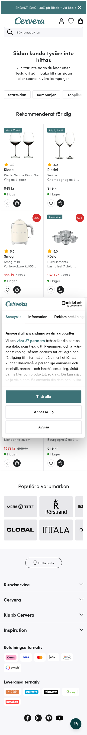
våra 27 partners (31, 340)
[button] (10, 32)
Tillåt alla (43, 397)
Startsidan (17, 94)
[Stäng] (79, 7)
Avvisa (43, 427)
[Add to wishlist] (8, 203)
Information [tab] (37, 317)
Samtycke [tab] (13, 317)
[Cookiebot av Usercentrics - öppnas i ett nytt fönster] (62, 304)
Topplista (75, 94)
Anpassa (41, 412)
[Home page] (30, 22)
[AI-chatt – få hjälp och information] (75, 723)
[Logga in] (61, 21)
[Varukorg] (80, 21)
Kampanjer (46, 94)
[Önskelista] (71, 21)
